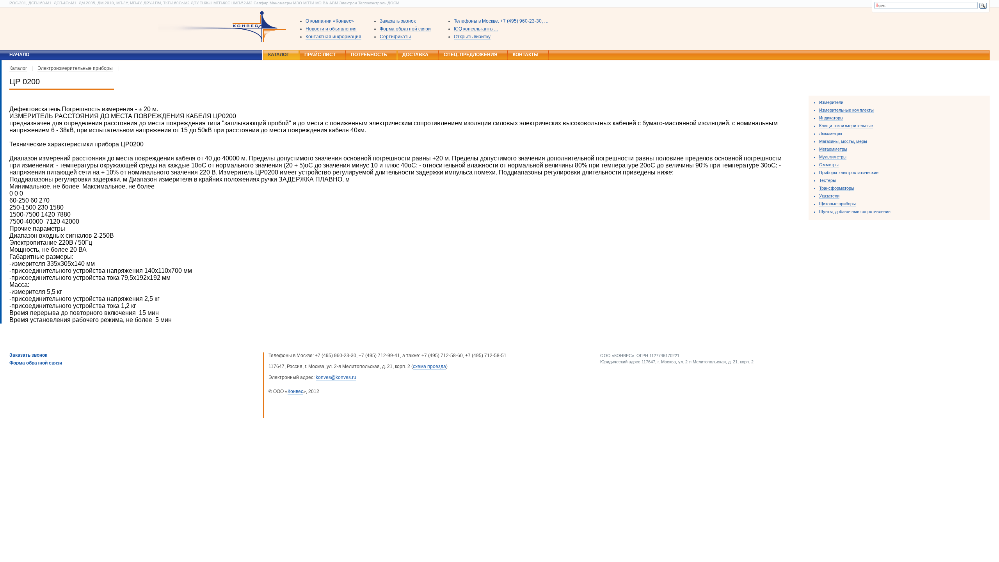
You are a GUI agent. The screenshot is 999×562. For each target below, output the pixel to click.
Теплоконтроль (372, 3)
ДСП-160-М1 (40, 3)
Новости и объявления (331, 29)
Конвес (295, 391)
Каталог (278, 54)
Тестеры (827, 180)
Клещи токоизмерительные (846, 125)
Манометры (281, 3)
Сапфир (261, 3)
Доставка (415, 54)
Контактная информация (333, 36)
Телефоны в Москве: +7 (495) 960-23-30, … (501, 21)
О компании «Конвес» (330, 21)
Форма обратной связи (405, 29)
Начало (19, 54)
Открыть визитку (472, 36)
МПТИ (308, 3)
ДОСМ (393, 3)
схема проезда (429, 366)
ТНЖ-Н (206, 3)
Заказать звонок (398, 21)
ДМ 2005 (87, 3)
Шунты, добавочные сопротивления (855, 211)
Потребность (369, 54)
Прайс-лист (320, 54)
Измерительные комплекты (846, 110)
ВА (325, 3)
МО (318, 3)
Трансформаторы (836, 188)
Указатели (829, 196)
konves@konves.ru (336, 377)
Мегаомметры (833, 149)
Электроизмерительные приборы (75, 68)
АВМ (333, 3)
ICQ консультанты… (476, 29)
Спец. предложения (471, 54)
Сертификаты (395, 36)
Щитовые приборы (837, 203)
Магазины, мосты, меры (843, 141)
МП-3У (122, 3)
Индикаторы (831, 118)
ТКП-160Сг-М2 (176, 3)
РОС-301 (17, 3)
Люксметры (830, 133)
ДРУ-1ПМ (152, 3)
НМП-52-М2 (241, 3)
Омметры (829, 164)
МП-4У (135, 3)
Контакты (526, 54)
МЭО (297, 3)
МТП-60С (221, 3)
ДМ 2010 (106, 3)
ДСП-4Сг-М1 (65, 3)
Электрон (348, 3)
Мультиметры (832, 157)
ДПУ (195, 3)
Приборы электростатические (848, 172)
